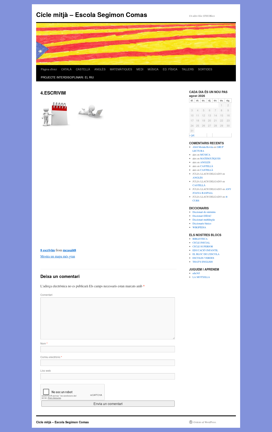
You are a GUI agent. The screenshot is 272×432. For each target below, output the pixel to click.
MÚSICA (153, 69)
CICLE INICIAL (201, 242)
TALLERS (188, 69)
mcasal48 (69, 250)
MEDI (139, 69)
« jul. (192, 135)
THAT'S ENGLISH (203, 261)
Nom (44, 343)
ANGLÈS (100, 69)
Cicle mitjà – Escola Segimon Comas (91, 14)
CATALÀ (66, 69)
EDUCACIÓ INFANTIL (205, 250)
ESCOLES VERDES (203, 257)
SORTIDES (205, 69)
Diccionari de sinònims (204, 212)
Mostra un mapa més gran (57, 256)
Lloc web (45, 370)
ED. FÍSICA (170, 69)
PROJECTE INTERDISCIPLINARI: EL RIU (67, 77)
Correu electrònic (51, 357)
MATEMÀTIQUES (121, 69)
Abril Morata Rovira (203, 147)
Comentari (46, 294)
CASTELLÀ (83, 69)
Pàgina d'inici (49, 69)
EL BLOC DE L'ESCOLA (206, 254)
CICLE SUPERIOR (203, 246)
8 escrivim (47, 250)
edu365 (196, 273)
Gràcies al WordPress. (205, 422)
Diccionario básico (202, 223)
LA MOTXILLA (201, 277)
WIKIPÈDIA (199, 227)
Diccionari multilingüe (204, 219)
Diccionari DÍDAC (202, 215)
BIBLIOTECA (200, 238)
